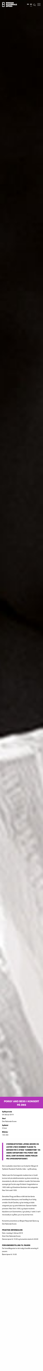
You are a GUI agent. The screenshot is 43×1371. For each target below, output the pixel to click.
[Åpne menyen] (39, 4)
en (28, 4)
